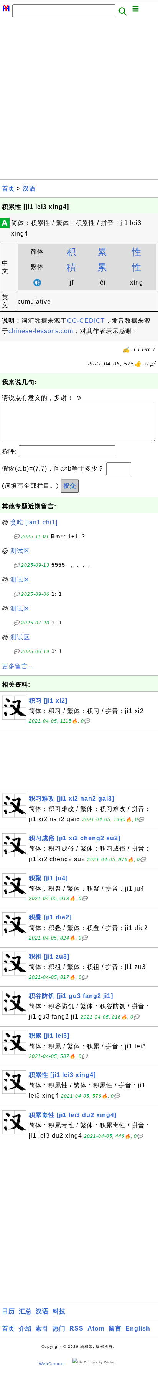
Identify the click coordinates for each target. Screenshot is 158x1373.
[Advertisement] (79, 100)
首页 (8, 188)
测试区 (20, 551)
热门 (59, 1328)
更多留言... (18, 666)
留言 (115, 1328)
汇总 (25, 1311)
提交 (70, 485)
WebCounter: (53, 1364)
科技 (59, 1311)
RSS (76, 1328)
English (137, 1328)
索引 (42, 1328)
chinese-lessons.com (40, 331)
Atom (96, 1328)
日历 (8, 1311)
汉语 (29, 188)
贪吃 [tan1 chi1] (34, 522)
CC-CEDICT (86, 320)
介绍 (25, 1328)
